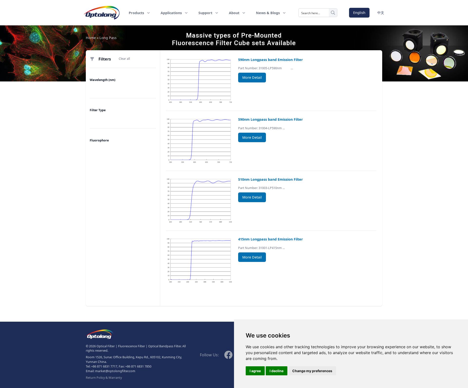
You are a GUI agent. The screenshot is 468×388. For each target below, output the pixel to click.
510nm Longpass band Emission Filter (270, 179)
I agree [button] (255, 371)
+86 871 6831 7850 (138, 366)
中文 (380, 12)
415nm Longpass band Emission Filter (270, 239)
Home (91, 37)
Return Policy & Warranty (104, 378)
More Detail (252, 77)
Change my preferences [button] (312, 371)
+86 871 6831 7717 (104, 366)
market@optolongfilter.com (115, 371)
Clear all (124, 59)
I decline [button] (276, 371)
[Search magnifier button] (333, 13)
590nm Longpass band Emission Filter (270, 59)
